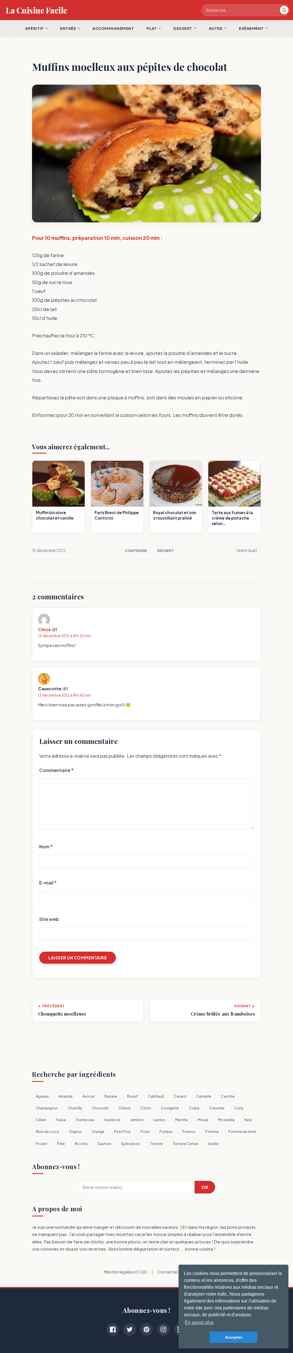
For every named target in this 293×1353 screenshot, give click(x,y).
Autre (216, 28)
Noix (248, 1120)
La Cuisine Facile (36, 10)
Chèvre (124, 1108)
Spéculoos (130, 1144)
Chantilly (75, 1108)
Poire (145, 1132)
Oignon (75, 1132)
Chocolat (247, 551)
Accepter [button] (233, 1337)
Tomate (156, 1144)
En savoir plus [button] (199, 1322)
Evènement (251, 28)
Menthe (181, 1120)
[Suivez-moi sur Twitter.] (129, 1329)
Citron (145, 1108)
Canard (180, 1096)
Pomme (212, 1132)
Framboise (85, 1120)
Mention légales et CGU (125, 1271)
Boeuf (132, 1096)
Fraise (61, 1120)
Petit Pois (122, 1132)
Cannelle (203, 1096)
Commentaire (56, 770)
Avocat (88, 1096)
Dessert (165, 551)
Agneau (42, 1096)
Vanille (213, 1144)
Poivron (188, 1132)
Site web (49, 919)
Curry (238, 1108)
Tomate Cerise (185, 1144)
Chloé (44, 629)
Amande (65, 1096)
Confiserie (136, 551)
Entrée (68, 28)
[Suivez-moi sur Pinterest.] (146, 1329)
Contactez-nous (173, 1271)
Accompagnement (113, 28)
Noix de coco (47, 1132)
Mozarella (226, 1120)
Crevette (217, 1108)
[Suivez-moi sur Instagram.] (163, 1329)
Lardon (159, 1120)
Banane (110, 1096)
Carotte (228, 1096)
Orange (98, 1132)
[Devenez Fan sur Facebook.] (112, 1329)
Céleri (41, 1120)
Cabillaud (156, 1096)
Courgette (170, 1108)
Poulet (41, 1144)
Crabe (194, 1108)
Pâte (61, 1144)
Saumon (104, 1144)
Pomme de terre (242, 1132)
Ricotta (81, 1144)
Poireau (166, 1132)
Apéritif (34, 28)
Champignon (47, 1108)
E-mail (48, 883)
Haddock (112, 1120)
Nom (46, 846)
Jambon (137, 1120)
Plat (151, 28)
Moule (203, 1120)
